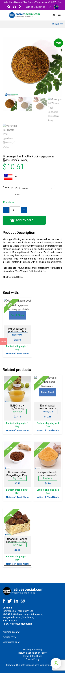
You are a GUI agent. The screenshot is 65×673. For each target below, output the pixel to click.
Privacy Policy (32, 659)
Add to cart (24, 220)
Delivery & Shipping (32, 649)
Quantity (8, 187)
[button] (55, 24)
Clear (17, 194)
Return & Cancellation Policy (32, 653)
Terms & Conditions (32, 656)
